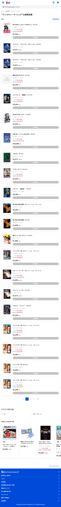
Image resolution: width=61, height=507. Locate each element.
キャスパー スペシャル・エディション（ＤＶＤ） (27, 44)
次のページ (37, 399)
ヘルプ (3, 478)
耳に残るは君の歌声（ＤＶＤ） (21, 220)
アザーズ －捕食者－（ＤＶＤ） (22, 189)
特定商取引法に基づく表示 (8, 485)
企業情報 (3, 501)
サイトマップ (4, 494)
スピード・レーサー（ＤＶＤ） (21, 290)
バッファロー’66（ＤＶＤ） (21, 364)
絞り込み (56, 19)
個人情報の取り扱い (6, 491)
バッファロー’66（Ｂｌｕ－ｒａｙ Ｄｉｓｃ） (26, 251)
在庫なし (36, 37)
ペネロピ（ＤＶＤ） (18, 154)
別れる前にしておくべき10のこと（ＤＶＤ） (25, 24)
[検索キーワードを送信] (3, 7)
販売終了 (36, 68)
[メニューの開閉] (3, 2)
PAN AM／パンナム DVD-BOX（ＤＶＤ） (24, 134)
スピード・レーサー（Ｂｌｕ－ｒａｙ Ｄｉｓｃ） (27, 270)
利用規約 (3, 482)
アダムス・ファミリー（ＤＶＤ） (22, 306)
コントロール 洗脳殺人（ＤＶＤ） (23, 95)
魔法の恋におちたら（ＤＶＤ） (21, 75)
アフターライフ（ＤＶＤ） (20, 169)
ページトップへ (55, 466)
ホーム (2, 11)
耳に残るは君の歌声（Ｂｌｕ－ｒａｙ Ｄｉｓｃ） (27, 204)
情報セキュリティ (5, 488)
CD (4, 414)
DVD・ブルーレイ (37, 414)
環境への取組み (5, 497)
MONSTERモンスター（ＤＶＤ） (22, 114)
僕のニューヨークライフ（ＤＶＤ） (23, 235)
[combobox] (30, 7)
